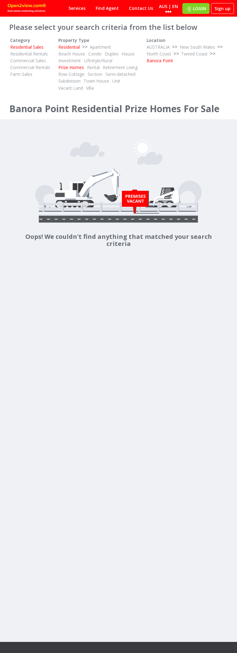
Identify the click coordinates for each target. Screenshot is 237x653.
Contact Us (141, 8)
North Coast (159, 54)
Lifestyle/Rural (98, 60)
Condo (95, 54)
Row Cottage (71, 74)
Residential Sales (27, 47)
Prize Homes (71, 67)
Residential (69, 47)
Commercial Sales (28, 60)
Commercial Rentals (30, 67)
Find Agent (107, 8)
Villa (90, 88)
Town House (96, 81)
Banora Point (160, 60)
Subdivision (69, 81)
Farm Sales (21, 74)
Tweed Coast (194, 54)
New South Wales (197, 47)
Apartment (100, 47)
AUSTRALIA (158, 47)
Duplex (111, 54)
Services (77, 8)
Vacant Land (70, 88)
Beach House (71, 54)
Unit (116, 81)
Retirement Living (120, 67)
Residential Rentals (29, 54)
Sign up (222, 8)
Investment (69, 60)
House (128, 54)
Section (95, 74)
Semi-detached (120, 74)
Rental (93, 67)
